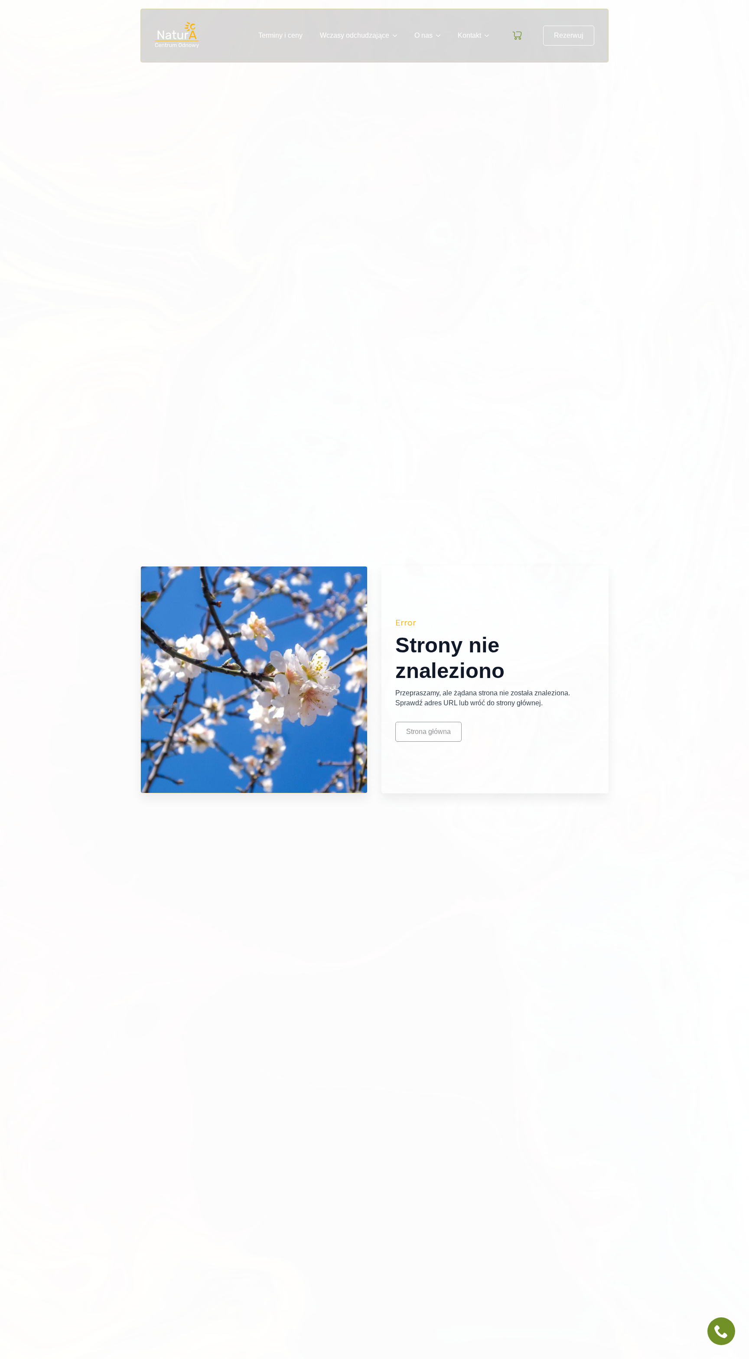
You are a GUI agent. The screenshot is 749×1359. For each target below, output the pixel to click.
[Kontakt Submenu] (489, 35)
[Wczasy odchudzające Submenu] (397, 35)
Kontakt (469, 35)
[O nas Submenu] (441, 35)
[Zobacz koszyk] (517, 35)
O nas (423, 35)
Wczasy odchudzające (354, 35)
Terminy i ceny (280, 35)
